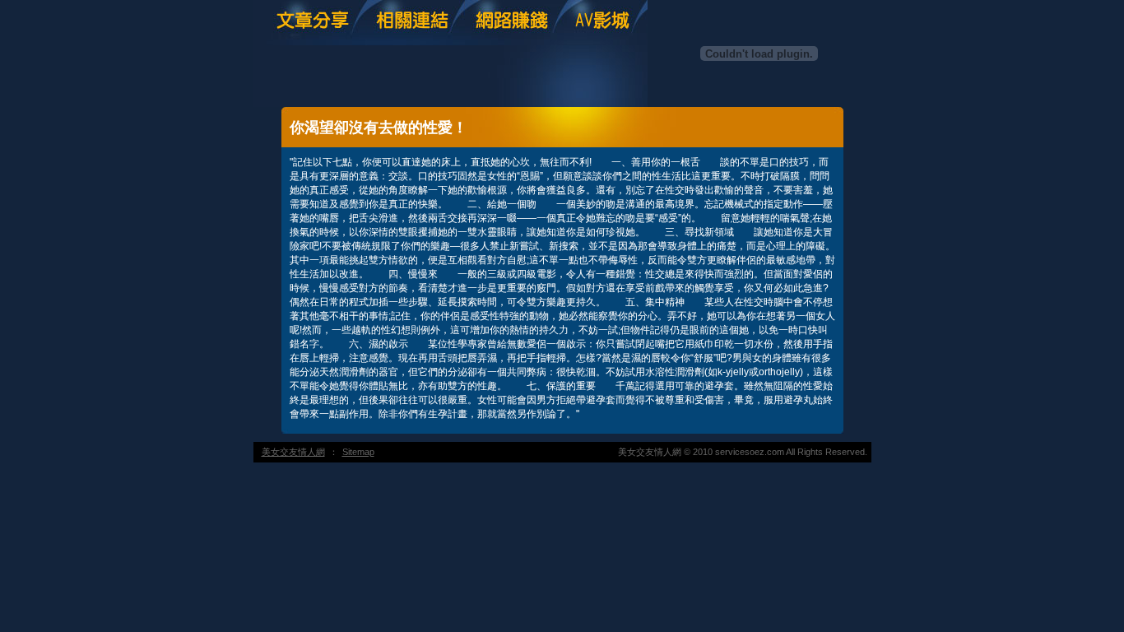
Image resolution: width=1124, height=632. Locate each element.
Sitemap (358, 452)
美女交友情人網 (293, 452)
